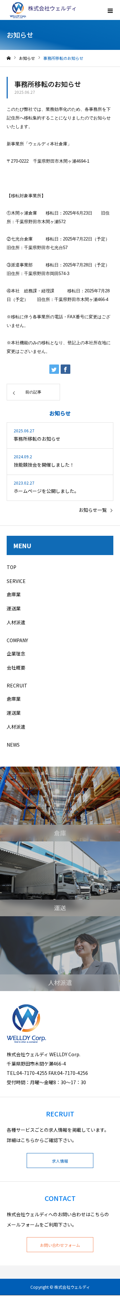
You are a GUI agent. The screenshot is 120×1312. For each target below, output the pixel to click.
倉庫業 (14, 594)
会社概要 (16, 667)
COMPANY (17, 640)
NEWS (13, 744)
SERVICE (16, 581)
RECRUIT (17, 685)
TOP (11, 567)
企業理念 (16, 653)
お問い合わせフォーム (60, 1245)
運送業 (14, 608)
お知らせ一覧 (93, 510)
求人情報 (60, 1161)
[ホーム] (9, 58)
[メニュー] (110, 10)
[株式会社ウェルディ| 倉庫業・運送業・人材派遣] (42, 10)
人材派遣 (16, 622)
